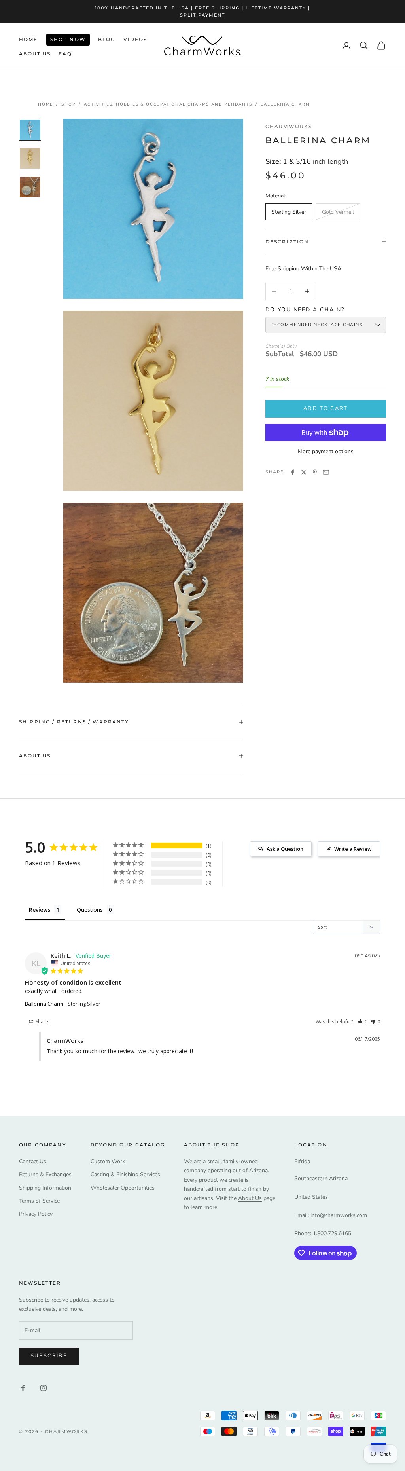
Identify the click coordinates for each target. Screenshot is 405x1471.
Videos (135, 39)
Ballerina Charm (285, 104)
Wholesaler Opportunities (123, 1188)
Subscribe (48, 1355)
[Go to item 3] (30, 187)
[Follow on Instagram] (43, 1388)
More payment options (326, 451)
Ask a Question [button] (285, 848)
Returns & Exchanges (45, 1174)
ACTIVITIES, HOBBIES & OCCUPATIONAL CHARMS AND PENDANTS (168, 104)
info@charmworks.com (338, 1215)
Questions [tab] (90, 909)
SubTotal (279, 354)
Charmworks (288, 126)
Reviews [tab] (39, 909)
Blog (106, 39)
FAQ (65, 54)
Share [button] (41, 1021)
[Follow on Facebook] (23, 1388)
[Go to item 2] (30, 158)
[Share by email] (326, 472)
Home (28, 39)
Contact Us (32, 1161)
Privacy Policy (36, 1214)
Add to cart (325, 408)
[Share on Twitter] (304, 472)
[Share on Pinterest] (315, 472)
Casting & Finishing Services (125, 1174)
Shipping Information (45, 1188)
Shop (68, 104)
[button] (362, 1021)
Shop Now (68, 39)
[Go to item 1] (30, 130)
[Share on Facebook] (293, 472)
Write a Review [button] (353, 848)
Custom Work (108, 1161)
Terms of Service (39, 1201)
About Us (35, 54)
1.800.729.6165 (332, 1233)
